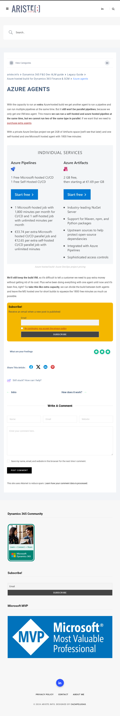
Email (23, 318)
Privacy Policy (45, 694)
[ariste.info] (26, 8)
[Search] (112, 8)
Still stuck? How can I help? (27, 380)
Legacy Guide (75, 74)
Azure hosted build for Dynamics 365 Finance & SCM (38, 78)
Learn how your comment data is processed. (66, 483)
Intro (13, 392)
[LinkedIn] (60, 683)
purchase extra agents (19, 123)
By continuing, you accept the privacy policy (46, 328)
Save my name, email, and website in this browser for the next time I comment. (48, 461)
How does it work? (72, 392)
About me (78, 694)
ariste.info (13, 74)
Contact (63, 694)
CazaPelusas (78, 704)
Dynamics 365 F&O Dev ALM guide (43, 74)
